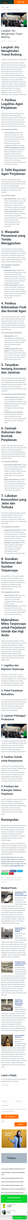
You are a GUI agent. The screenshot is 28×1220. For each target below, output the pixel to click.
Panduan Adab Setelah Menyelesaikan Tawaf (12, 1185)
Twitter (20, 871)
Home (2, 7)
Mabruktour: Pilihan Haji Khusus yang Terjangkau (19, 1002)
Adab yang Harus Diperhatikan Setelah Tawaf (12, 1178)
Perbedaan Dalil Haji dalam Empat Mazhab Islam (20, 963)
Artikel (7, 7)
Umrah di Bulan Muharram (20, 1036)
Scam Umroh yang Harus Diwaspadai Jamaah (12, 1192)
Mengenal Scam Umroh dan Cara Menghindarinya (13, 1189)
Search (3, 1121)
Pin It (12, 873)
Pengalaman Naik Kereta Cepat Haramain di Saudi (21, 893)
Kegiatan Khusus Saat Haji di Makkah (20, 929)
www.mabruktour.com (17, 866)
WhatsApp (5, 873)
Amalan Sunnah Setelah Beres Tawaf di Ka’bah (12, 1181)
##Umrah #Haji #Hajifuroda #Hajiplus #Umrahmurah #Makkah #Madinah (11, 879)
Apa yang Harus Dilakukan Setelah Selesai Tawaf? (13, 1169)
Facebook (13, 871)
